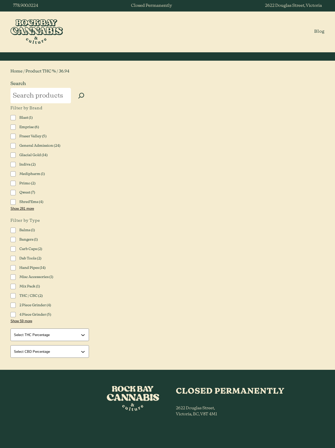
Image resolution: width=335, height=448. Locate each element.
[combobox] (50, 335)
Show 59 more (21, 321)
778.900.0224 (25, 6)
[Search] (81, 95)
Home (16, 71)
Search (18, 83)
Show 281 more (22, 209)
